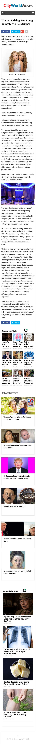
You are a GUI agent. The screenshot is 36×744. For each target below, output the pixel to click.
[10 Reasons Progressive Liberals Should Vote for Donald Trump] (18, 465)
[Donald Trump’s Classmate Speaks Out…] (18, 527)
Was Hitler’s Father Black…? (15, 506)
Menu (4, 13)
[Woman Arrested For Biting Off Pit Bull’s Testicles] (18, 560)
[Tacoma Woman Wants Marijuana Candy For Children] (18, 405)
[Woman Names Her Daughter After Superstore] (18, 436)
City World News (12, 739)
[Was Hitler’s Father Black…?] (18, 496)
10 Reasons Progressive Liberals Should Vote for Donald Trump (17, 477)
